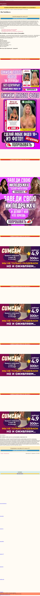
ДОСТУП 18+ (4, 5)
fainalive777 (2, 554)
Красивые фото (20, 473)
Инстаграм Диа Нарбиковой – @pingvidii (9, 30)
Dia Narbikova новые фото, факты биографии (9, 29)
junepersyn (1, 528)
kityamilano (2, 516)
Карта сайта (2, 594)
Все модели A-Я (7, 594)
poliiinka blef (2, 579)
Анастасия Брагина (3, 503)
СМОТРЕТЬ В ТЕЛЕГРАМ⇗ (20, 18)
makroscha (1, 566)
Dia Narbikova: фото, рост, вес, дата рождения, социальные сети (12, 31)
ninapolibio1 (2, 541)
